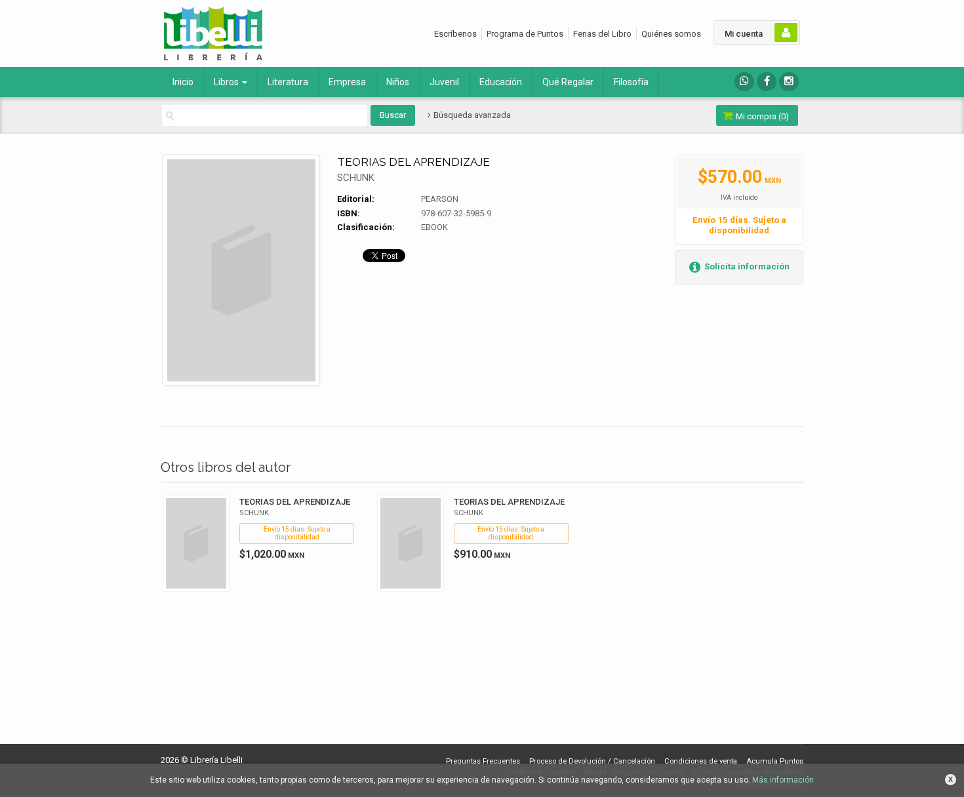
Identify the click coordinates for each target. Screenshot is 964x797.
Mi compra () (761, 116)
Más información (783, 780)
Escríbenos (455, 34)
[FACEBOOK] (766, 81)
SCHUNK (355, 178)
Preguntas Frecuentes (483, 761)
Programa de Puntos (525, 34)
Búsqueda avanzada (471, 115)
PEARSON (439, 199)
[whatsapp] (744, 81)
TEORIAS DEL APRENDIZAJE (294, 502)
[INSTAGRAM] (789, 81)
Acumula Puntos (774, 761)
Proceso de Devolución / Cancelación (592, 761)
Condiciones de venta (700, 761)
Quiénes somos (671, 34)
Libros (227, 82)
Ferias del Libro (602, 34)
